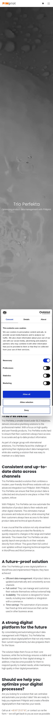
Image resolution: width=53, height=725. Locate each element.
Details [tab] (27, 319)
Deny (26, 410)
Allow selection (26, 402)
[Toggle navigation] (48, 3)
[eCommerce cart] (42, 3)
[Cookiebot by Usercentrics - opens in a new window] (39, 312)
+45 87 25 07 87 (18, 710)
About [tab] (43, 319)
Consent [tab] (9, 319)
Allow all (26, 394)
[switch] (46, 368)
